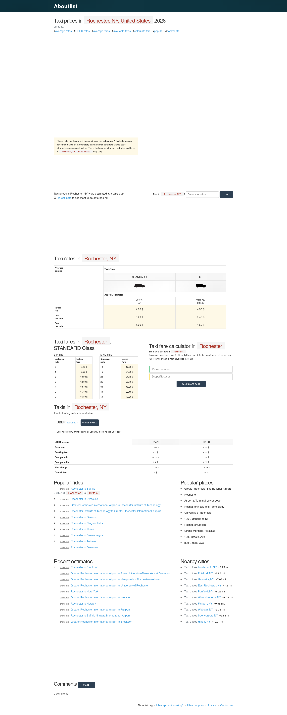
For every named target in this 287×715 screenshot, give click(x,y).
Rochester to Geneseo (84, 547)
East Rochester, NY (203, 585)
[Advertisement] (143, 56)
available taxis (122, 31)
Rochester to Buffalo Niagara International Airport (100, 615)
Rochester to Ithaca (82, 529)
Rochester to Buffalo (83, 488)
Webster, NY (198, 609)
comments (173, 31)
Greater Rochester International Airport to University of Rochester (110, 585)
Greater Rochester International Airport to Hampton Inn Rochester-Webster (115, 579)
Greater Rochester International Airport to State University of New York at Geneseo (120, 573)
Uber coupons (195, 705)
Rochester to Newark (83, 603)
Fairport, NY (198, 603)
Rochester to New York (84, 591)
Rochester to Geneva (83, 517)
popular (158, 31)
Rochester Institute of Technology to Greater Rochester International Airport (116, 511)
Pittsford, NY (198, 573)
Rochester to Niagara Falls (87, 523)
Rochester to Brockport (84, 567)
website (71, 422)
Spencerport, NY (201, 615)
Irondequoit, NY (200, 567)
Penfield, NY (198, 591)
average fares (101, 31)
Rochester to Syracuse (84, 499)
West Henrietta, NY (202, 597)
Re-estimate (63, 198)
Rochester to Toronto (83, 541)
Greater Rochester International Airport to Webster (101, 597)
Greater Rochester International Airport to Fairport (100, 609)
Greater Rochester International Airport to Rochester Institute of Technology (116, 505)
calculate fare (142, 31)
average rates (63, 31)
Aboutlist (65, 6)
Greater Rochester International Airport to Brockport (101, 621)
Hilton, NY (197, 621)
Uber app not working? (170, 705)
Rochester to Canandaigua (87, 535)
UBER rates (82, 31)
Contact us (226, 705)
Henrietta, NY (199, 579)
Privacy (212, 705)
